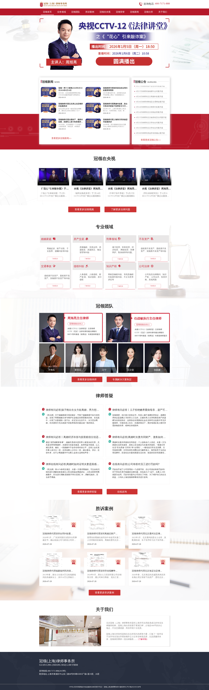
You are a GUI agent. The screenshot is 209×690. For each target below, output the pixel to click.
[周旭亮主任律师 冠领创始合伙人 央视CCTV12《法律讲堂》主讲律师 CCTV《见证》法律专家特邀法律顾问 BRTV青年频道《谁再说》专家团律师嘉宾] (51, 327)
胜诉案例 (89, 11)
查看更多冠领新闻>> (61, 138)
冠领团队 (75, 11)
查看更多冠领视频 (84, 209)
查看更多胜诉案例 (104, 592)
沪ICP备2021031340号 (133, 687)
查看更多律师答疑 (87, 491)
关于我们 (162, 11)
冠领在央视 (105, 11)
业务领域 (61, 11)
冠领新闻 (134, 11)
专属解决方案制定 (122, 379)
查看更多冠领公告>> (151, 139)
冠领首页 (47, 11)
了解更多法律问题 (120, 209)
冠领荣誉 (120, 11)
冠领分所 (148, 11)
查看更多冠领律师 (87, 379)
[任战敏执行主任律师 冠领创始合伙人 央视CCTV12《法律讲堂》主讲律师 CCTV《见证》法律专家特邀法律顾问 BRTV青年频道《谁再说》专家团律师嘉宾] (118, 327)
